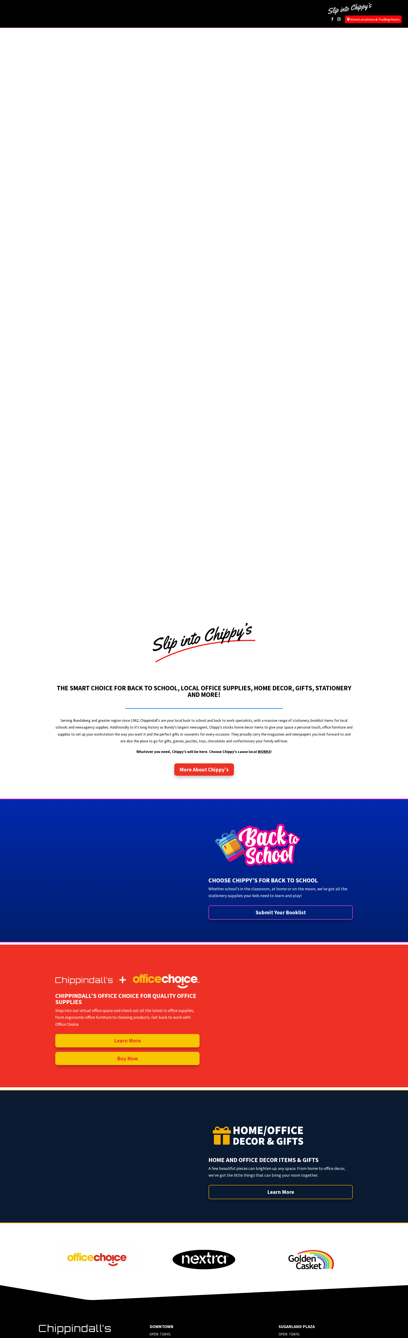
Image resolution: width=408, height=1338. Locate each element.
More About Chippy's (204, 769)
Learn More (127, 1040)
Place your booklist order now (282, 335)
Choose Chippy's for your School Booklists (282, 299)
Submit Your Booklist (280, 912)
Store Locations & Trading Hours (375, 19)
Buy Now (127, 1058)
